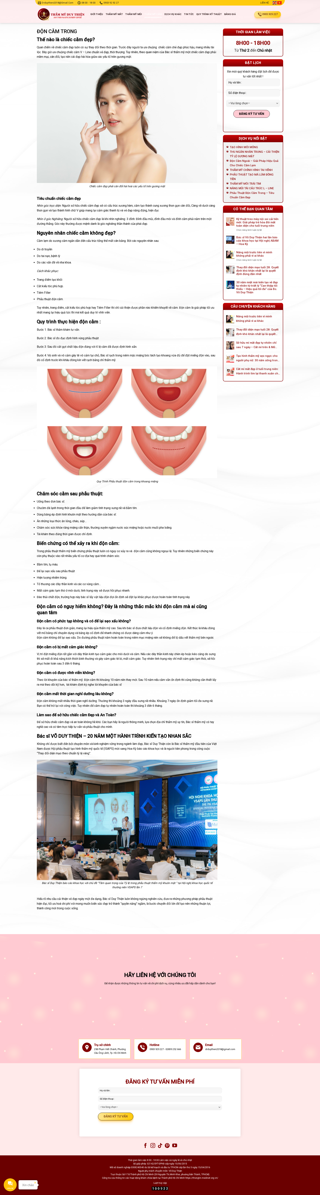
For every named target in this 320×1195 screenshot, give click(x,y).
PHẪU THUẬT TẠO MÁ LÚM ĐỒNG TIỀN (252, 177)
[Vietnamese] (279, 2)
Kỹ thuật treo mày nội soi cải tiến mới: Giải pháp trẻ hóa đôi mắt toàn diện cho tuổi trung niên (257, 222)
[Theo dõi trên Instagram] (152, 1146)
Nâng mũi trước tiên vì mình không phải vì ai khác (254, 254)
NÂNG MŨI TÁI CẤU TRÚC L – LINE (252, 188)
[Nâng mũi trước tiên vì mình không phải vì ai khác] (230, 319)
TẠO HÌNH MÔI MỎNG (244, 147)
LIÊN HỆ (264, 2)
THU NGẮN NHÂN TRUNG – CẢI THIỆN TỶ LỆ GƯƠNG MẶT (254, 154)
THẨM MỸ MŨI (133, 14)
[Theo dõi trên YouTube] (174, 1146)
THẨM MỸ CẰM (153, 14)
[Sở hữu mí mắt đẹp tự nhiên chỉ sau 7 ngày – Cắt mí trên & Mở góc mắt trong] (230, 345)
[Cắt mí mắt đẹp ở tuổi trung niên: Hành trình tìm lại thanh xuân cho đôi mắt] (230, 372)
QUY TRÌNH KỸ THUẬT (209, 14)
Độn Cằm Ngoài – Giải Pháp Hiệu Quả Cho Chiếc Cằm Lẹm (254, 163)
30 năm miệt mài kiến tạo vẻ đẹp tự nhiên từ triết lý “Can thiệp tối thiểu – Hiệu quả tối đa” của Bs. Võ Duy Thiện (257, 287)
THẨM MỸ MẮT (114, 14)
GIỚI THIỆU (96, 14)
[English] (274, 2)
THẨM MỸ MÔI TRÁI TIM (245, 183)
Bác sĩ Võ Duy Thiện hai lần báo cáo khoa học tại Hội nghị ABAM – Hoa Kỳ (257, 241)
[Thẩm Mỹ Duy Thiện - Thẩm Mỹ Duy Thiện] (61, 14)
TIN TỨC (189, 14)
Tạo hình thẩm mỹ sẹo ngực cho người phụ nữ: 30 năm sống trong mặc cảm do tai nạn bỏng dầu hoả (257, 358)
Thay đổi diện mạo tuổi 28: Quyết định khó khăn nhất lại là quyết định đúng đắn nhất (257, 271)
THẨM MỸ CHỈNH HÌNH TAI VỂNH (251, 170)
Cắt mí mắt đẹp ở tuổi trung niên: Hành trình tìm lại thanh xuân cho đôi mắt (258, 371)
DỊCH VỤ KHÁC (172, 14)
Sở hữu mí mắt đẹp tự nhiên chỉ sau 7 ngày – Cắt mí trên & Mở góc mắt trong (256, 345)
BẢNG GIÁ (230, 14)
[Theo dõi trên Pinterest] (167, 1146)
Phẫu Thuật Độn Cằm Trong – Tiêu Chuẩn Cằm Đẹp (252, 195)
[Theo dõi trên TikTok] (160, 1146)
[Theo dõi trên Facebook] (145, 1146)
